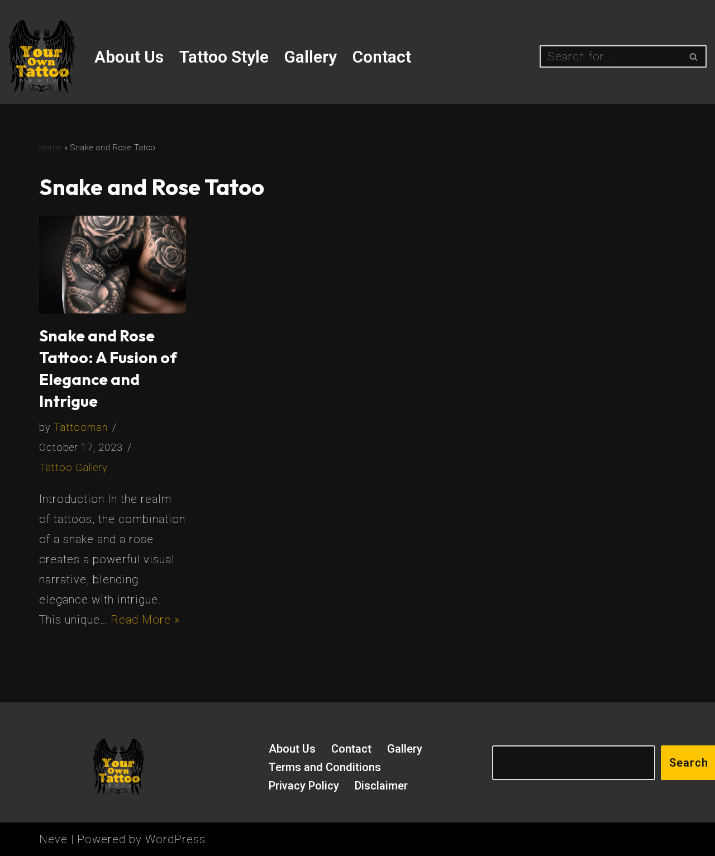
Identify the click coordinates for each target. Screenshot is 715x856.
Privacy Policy (304, 785)
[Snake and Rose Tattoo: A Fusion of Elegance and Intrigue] (112, 264)
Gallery (310, 56)
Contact (381, 56)
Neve (53, 839)
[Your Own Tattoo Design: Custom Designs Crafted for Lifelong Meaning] (41, 57)
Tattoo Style (224, 56)
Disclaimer (381, 785)
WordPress (175, 839)
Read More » (145, 619)
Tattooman (81, 427)
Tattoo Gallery (73, 467)
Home (50, 147)
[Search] (694, 56)
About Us (129, 56)
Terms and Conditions (325, 767)
